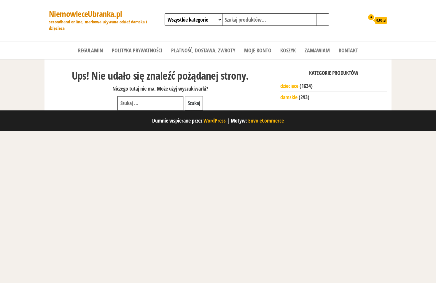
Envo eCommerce (266, 120)
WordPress (214, 120)
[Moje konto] (358, 19)
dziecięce (289, 85)
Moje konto (257, 50)
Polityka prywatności (137, 50)
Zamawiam (317, 50)
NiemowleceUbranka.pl (85, 13)
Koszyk (288, 50)
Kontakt (348, 50)
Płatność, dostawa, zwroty (203, 50)
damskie (288, 97)
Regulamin (90, 50)
